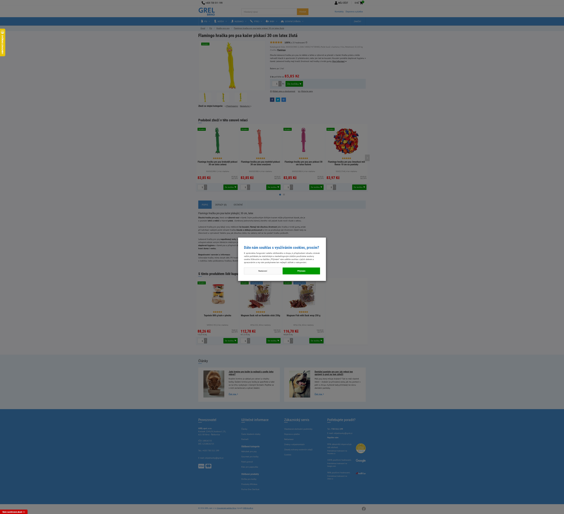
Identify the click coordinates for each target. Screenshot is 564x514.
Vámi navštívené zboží (12, 511)
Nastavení (262, 271)
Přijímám (301, 271)
